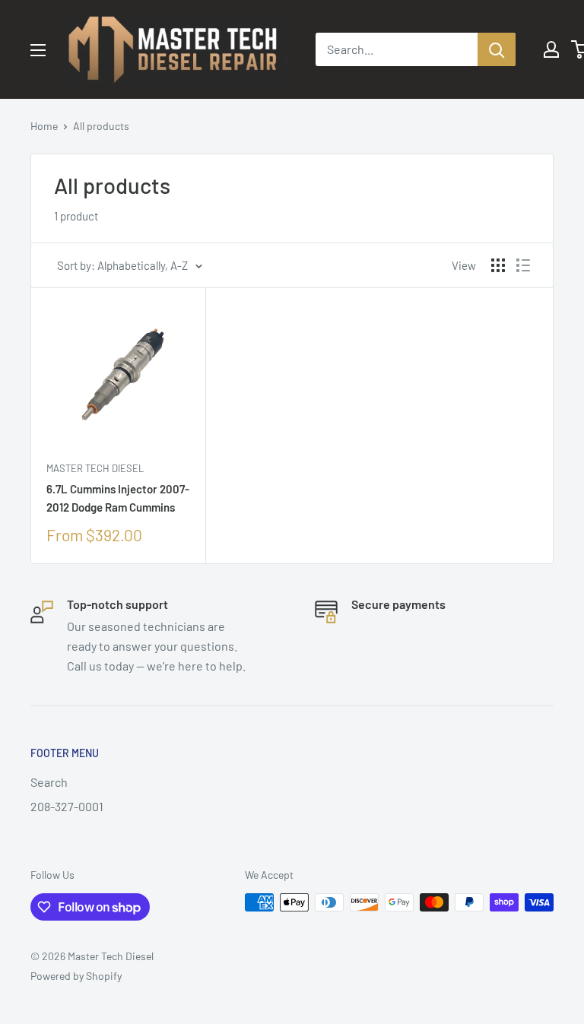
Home (44, 125)
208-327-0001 (66, 806)
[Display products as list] (523, 265)
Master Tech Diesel (95, 468)
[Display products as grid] (498, 265)
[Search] (497, 49)
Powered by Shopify (76, 975)
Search (49, 782)
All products (101, 125)
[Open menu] (38, 50)
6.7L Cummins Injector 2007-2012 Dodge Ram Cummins (117, 497)
